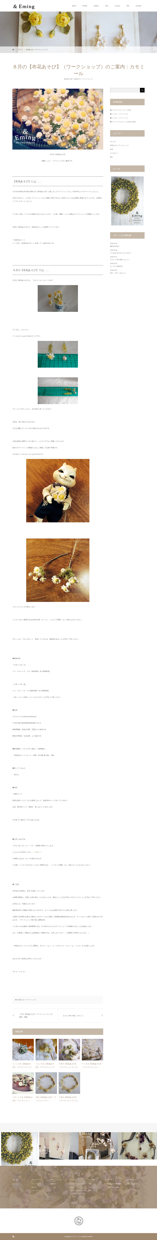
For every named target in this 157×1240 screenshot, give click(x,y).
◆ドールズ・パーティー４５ (119, 114)
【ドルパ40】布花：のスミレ (73, 1016)
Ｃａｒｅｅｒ (35, 1190)
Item (106, 6)
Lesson (117, 6)
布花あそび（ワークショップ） (83, 79)
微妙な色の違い (115, 246)
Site (128, 6)
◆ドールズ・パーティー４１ (119, 118)
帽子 (111, 157)
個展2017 (53, 1184)
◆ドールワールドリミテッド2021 (120, 110)
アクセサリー (114, 153)
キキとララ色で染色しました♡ (119, 259)
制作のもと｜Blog (113, 1187)
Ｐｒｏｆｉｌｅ (36, 1184)
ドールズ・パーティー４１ (78, 1194)
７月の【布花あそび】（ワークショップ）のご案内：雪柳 (36, 1015)
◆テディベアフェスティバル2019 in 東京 (123, 122)
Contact (138, 6)
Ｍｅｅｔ (34, 1187)
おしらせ (113, 141)
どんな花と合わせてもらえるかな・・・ (122, 253)
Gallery (96, 6)
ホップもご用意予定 (116, 266)
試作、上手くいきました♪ (118, 273)
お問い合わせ (131, 1184)
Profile (85, 6)
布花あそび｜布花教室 (114, 1184)
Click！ (37, 852)
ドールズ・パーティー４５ (78, 1190)
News (74, 6)
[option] (19, 1149)
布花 (111, 149)
